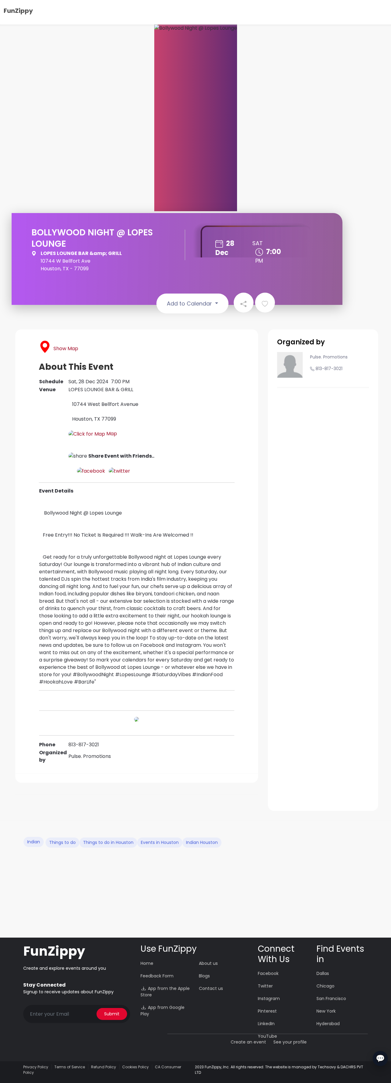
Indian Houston (202, 842)
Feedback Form (157, 976)
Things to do (62, 842)
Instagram (269, 998)
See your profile (290, 1042)
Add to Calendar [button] (190, 303)
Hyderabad (328, 1024)
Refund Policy (103, 1067)
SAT (257, 243)
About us (208, 963)
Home (147, 963)
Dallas (322, 973)
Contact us (211, 988)
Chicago (325, 986)
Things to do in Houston (108, 842)
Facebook (268, 973)
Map (111, 433)
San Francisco (331, 998)
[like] (265, 303)
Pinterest (267, 1011)
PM (259, 260)
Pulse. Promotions (329, 357)
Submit (111, 1014)
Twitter (265, 986)
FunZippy (18, 10)
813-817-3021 (329, 368)
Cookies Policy (135, 1067)
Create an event (248, 1042)
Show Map (65, 348)
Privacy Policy (35, 1067)
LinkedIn (266, 1024)
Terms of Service (69, 1067)
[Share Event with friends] (244, 303)
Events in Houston (160, 842)
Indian (33, 842)
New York (326, 1011)
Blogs (204, 976)
